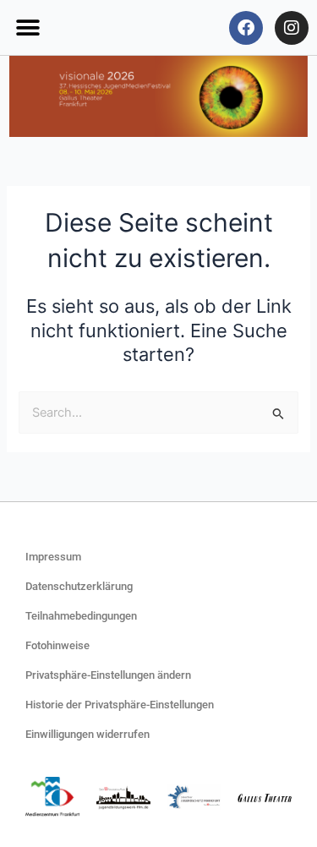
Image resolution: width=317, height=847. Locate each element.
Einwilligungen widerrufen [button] (87, 734)
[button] (27, 27)
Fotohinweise (57, 645)
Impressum (53, 556)
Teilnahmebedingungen (81, 615)
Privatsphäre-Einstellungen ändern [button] (108, 675)
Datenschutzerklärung (79, 586)
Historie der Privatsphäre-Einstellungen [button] (119, 704)
